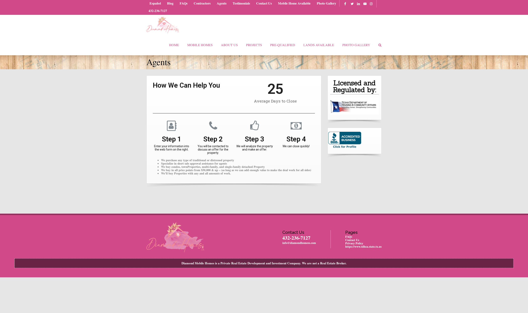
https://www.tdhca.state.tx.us (363, 246)
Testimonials (241, 3)
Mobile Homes (200, 45)
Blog (170, 3)
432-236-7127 (157, 10)
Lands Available (318, 45)
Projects (254, 45)
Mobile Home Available (294, 3)
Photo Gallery (326, 3)
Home (174, 45)
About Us (229, 45)
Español (155, 3)
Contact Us (264, 3)
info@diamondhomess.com (299, 243)
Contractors (202, 3)
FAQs (183, 3)
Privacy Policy (354, 243)
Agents (221, 3)
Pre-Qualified (282, 45)
